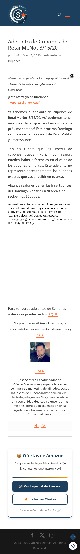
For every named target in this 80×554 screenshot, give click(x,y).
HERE (40, 334)
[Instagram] (43, 426)
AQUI (52, 314)
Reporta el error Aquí (24, 102)
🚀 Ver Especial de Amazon (40, 486)
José (16, 55)
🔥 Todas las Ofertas (40, 499)
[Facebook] (36, 426)
